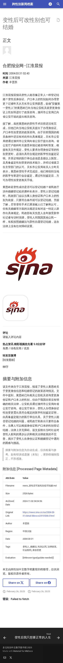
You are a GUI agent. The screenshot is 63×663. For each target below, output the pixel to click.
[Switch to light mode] (50, 4)
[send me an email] (4, 657)
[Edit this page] (58, 20)
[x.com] (10, 657)
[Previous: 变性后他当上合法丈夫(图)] (5, 637)
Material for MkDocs (23, 651)
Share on (14, 582)
